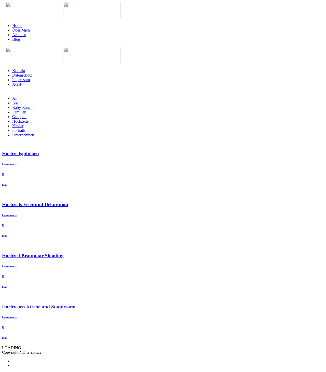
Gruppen (19, 117)
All (14, 98)
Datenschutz (22, 75)
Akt (15, 103)
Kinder (17, 126)
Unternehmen (23, 135)
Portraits (18, 130)
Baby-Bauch (22, 107)
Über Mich (21, 30)
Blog (16, 39)
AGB (16, 84)
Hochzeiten (21, 121)
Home (17, 25)
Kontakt (18, 70)
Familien (19, 112)
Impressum (21, 80)
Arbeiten (19, 35)
